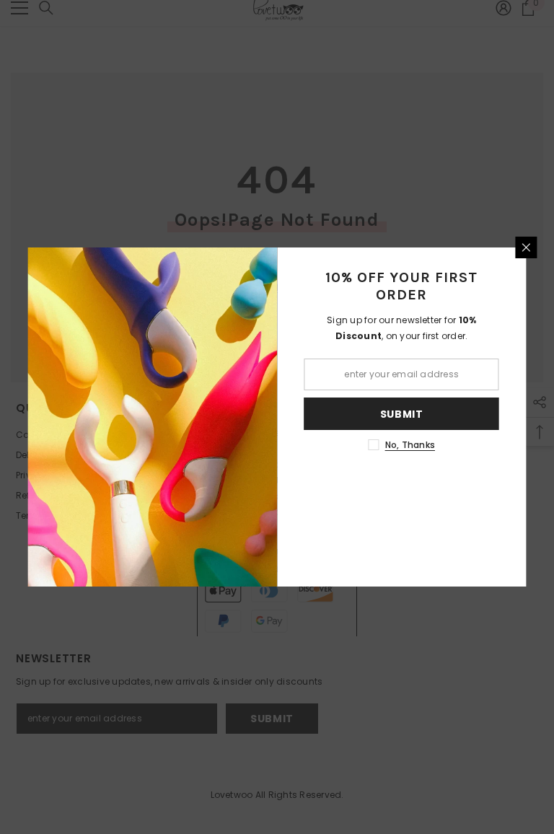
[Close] (526, 247)
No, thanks (410, 445)
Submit (401, 414)
